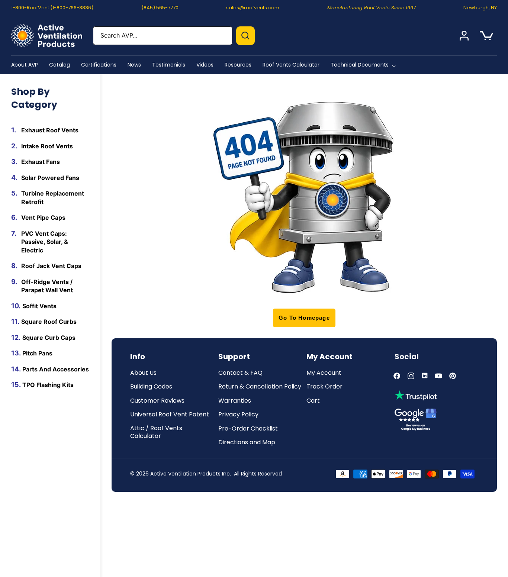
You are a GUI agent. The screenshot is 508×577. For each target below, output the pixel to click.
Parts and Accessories (55, 369)
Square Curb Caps (48, 337)
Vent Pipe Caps (43, 217)
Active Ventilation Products (185, 473)
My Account (323, 373)
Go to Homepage (304, 318)
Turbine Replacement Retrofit (52, 198)
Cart (313, 401)
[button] (365, 64)
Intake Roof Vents (47, 145)
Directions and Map (246, 443)
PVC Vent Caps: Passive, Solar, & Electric (44, 241)
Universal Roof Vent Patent (169, 415)
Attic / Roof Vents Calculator (156, 432)
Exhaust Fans (40, 161)
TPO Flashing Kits (48, 385)
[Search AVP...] (245, 35)
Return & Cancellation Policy (259, 387)
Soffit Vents (39, 305)
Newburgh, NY (480, 7)
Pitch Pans (37, 353)
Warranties (234, 401)
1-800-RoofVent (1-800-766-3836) (52, 7)
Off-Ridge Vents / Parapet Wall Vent (47, 286)
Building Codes (151, 387)
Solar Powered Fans (50, 177)
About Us (143, 373)
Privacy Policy (238, 415)
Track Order (324, 387)
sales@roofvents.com (252, 7)
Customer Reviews (157, 401)
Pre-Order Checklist (248, 429)
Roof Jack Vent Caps (51, 266)
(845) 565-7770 (160, 7)
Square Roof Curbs (49, 321)
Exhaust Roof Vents (49, 130)
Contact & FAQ (240, 373)
